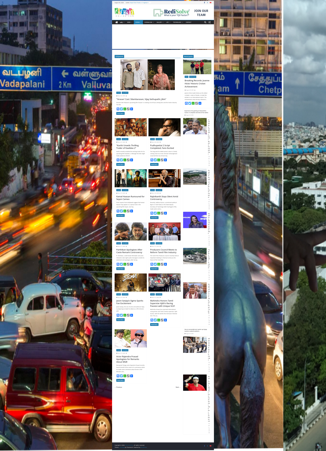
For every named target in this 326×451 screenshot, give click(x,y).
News (129, 22)
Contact (188, 22)
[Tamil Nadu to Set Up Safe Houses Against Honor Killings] (195, 142)
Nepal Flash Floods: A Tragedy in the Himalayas (209, 184)
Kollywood (125, 92)
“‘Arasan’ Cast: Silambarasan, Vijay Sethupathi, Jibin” (141, 99)
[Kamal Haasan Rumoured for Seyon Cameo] (131, 178)
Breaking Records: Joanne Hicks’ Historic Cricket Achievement (139, 3)
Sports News (193, 76)
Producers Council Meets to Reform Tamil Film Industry (163, 251)
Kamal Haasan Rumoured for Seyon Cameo (130, 197)
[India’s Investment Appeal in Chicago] (195, 355)
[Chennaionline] (117, 22)
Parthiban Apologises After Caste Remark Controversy (129, 251)
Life (167, 22)
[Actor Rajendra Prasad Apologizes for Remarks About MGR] (131, 338)
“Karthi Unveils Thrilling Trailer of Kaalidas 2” (127, 146)
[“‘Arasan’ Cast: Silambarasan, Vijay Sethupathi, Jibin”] (148, 74)
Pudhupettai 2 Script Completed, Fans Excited (162, 146)
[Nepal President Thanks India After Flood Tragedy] (195, 304)
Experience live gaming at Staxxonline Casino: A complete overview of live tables (196, 111)
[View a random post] (209, 22)
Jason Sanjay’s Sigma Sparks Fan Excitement (129, 302)
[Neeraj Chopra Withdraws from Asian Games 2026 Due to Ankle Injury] (195, 405)
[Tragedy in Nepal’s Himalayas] (195, 264)
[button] (123, 22)
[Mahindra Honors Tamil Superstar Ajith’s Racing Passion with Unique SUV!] (164, 282)
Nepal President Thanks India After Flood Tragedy (209, 298)
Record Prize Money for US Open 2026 (209, 223)
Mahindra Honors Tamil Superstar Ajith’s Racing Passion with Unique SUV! (162, 303)
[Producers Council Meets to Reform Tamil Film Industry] (164, 231)
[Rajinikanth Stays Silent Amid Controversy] (164, 178)
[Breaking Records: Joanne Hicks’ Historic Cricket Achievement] (197, 66)
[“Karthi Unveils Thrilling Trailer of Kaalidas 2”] (131, 127)
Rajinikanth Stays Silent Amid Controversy (164, 197)
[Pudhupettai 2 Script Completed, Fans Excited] (164, 127)
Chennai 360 (148, 22)
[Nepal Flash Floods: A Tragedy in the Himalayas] (195, 189)
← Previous (118, 387)
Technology (177, 22)
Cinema (137, 22)
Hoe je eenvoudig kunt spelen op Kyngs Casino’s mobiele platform (195, 330)
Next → (178, 387)
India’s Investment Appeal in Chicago (209, 349)
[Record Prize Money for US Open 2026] (195, 229)
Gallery (159, 22)
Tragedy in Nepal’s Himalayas (209, 258)
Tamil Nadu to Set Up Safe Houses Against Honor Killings (209, 137)
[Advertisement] (163, 37)
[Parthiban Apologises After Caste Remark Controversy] (131, 231)
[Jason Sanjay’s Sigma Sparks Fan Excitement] (131, 282)
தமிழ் (121, 22)
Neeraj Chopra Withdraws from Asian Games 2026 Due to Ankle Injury (209, 399)
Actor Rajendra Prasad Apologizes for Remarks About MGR (127, 359)
